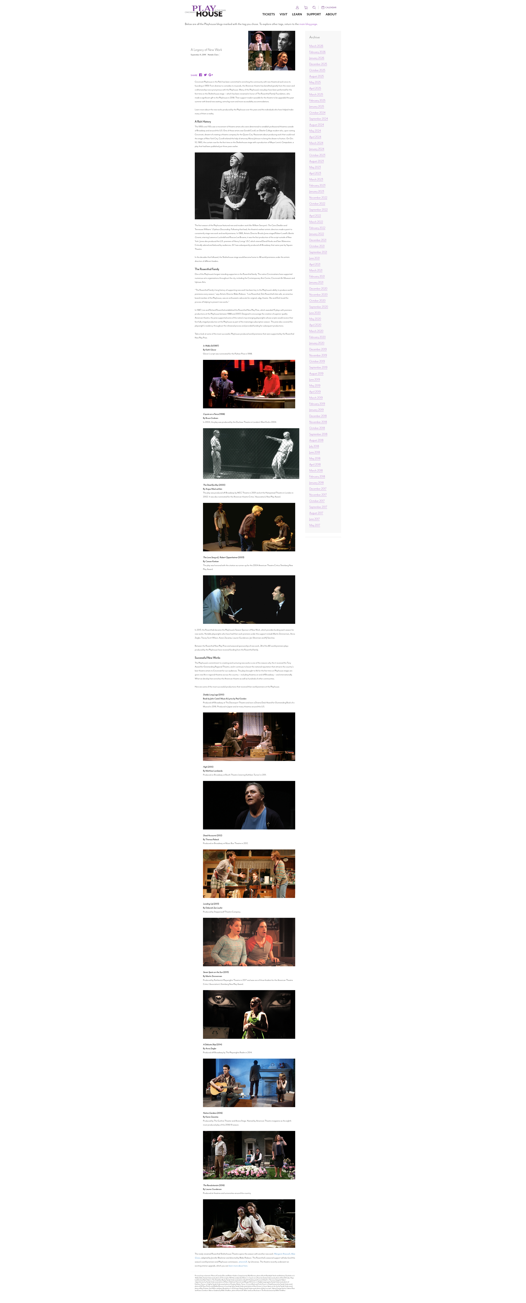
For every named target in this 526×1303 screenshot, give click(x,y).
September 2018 (318, 434)
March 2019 (316, 397)
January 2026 (316, 58)
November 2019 (318, 355)
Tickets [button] (268, 14)
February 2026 (317, 52)
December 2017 (317, 488)
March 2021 (315, 270)
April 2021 (314, 264)
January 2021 (316, 282)
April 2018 (315, 464)
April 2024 (315, 137)
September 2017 (318, 507)
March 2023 (316, 179)
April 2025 (315, 88)
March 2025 (316, 94)
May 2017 (314, 525)
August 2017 (316, 513)
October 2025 (317, 70)
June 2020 (315, 313)
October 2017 (317, 501)
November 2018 (318, 422)
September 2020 (318, 306)
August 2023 (316, 161)
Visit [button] (283, 14)
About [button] (331, 14)
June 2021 (314, 258)
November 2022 (318, 197)
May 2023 (315, 167)
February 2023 (317, 185)
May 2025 (315, 82)
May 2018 (314, 458)
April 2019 (315, 391)
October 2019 (317, 361)
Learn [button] (297, 14)
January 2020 (316, 343)
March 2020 (316, 331)
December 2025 (318, 64)
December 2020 (318, 288)
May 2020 (315, 319)
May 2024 (315, 130)
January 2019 (316, 410)
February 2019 (317, 403)
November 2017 (318, 494)
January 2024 (316, 149)
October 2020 (317, 300)
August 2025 (316, 76)
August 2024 (316, 124)
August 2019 (316, 373)
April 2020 (315, 325)
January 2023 (316, 191)
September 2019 (318, 367)
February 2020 (317, 337)
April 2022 (315, 215)
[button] (297, 7)
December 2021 (317, 240)
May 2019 (314, 385)
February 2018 (317, 476)
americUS (243, 1261)
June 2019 (314, 379)
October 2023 (317, 155)
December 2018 (318, 416)
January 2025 (316, 106)
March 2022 (316, 222)
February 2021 (317, 276)
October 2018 (317, 428)
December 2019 (318, 349)
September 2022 (318, 209)
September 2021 (318, 252)
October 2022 (317, 203)
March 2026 (316, 46)
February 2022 (317, 228)
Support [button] (314, 14)
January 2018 (316, 482)
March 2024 (316, 143)
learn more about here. (238, 1265)
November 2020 (318, 294)
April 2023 (315, 173)
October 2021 (317, 246)
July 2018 (314, 446)
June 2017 (314, 519)
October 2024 (317, 112)
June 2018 (314, 452)
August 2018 (316, 440)
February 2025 (317, 100)
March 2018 (316, 470)
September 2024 (318, 118)
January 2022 (316, 234)
